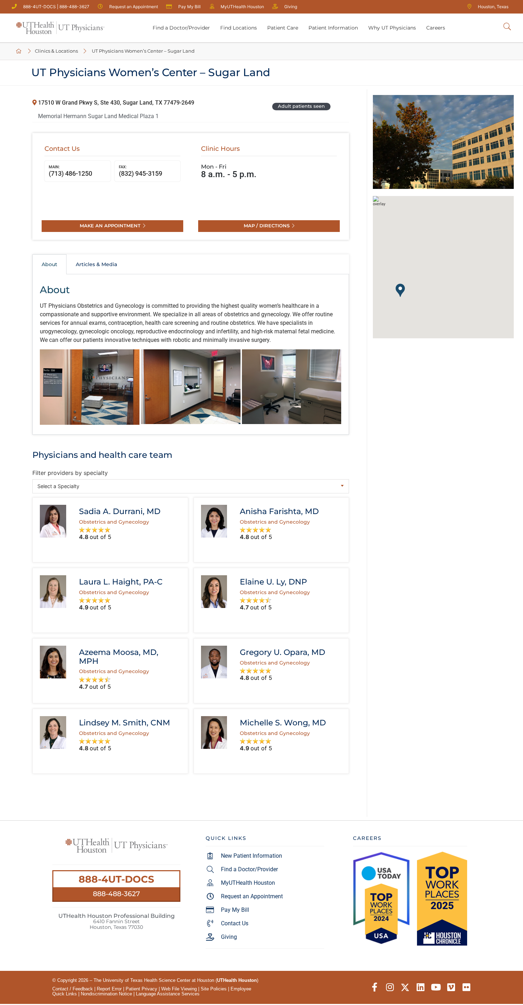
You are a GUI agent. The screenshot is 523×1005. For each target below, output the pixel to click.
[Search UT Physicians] (507, 26)
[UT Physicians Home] (19, 51)
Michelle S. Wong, (283, 723)
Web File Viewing (179, 988)
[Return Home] (60, 28)
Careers (435, 28)
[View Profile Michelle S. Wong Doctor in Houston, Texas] (214, 732)
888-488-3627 (116, 893)
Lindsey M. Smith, (124, 723)
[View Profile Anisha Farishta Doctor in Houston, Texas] (214, 521)
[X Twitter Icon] (405, 987)
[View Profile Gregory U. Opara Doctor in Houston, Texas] (214, 662)
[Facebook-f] (374, 987)
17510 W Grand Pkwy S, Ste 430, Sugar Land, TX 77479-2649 (115, 102)
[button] (400, 290)
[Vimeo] (451, 987)
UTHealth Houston (237, 980)
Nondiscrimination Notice (106, 993)
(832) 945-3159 (140, 171)
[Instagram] (389, 987)
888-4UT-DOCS (116, 879)
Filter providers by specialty (70, 473)
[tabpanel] (190, 354)
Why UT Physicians (392, 28)
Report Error (109, 988)
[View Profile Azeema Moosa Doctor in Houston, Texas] (53, 662)
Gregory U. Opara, (282, 652)
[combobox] (190, 486)
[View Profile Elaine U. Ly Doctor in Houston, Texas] (214, 591)
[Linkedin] (420, 987)
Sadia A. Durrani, (119, 511)
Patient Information (333, 28)
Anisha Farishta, (279, 511)
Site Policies (214, 988)
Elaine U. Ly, (273, 582)
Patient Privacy (141, 988)
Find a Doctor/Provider (181, 28)
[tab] (49, 264)
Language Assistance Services (168, 993)
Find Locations (238, 28)
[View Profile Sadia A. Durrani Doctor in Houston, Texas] (53, 521)
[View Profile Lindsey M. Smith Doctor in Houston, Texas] (53, 732)
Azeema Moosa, (118, 656)
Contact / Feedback (72, 988)
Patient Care (282, 28)
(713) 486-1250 (70, 171)
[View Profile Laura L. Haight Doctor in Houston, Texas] (53, 591)
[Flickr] (466, 987)
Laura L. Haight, (121, 582)
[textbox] (191, 486)
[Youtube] (435, 987)
